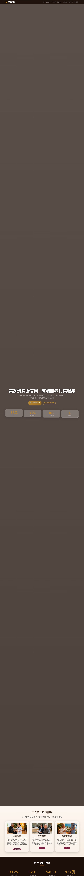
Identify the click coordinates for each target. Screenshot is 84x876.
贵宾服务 (48, 2)
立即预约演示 (36, 403)
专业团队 (65, 2)
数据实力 (59, 2)
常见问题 (70, 2)
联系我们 (76, 2)
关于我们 (54, 2)
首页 (44, 2)
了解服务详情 (50, 403)
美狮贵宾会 (12, 2)
